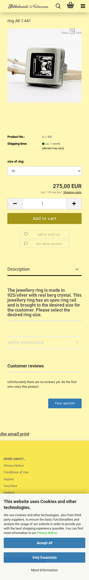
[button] (14, 203)
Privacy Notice (47, 533)
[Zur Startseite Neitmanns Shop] (24, 6)
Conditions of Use (16, 472)
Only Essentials (44, 557)
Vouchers (10, 486)
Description (18, 269)
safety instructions (25, 342)
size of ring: (15, 161)
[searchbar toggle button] (58, 6)
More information (44, 570)
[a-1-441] (44, 65)
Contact (9, 492)
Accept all (44, 543)
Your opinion (65, 403)
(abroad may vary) (53, 148)
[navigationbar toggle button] (83, 6)
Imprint (9, 479)
